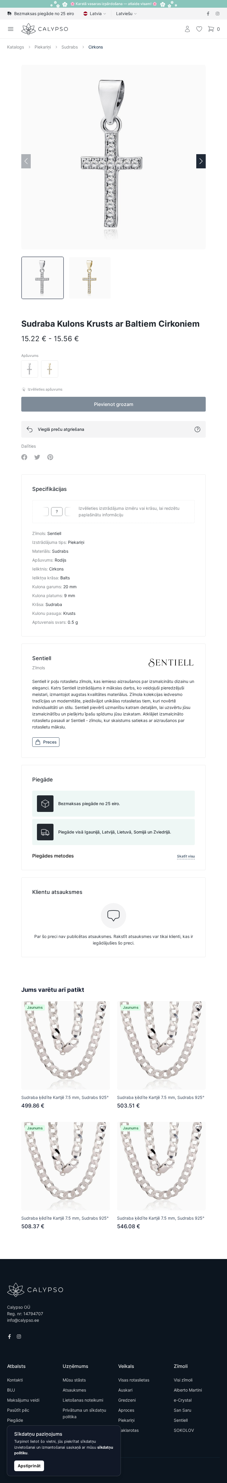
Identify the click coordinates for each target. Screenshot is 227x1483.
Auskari (125, 1389)
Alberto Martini (188, 1389)
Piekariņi (43, 46)
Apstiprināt (29, 1465)
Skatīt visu (186, 856)
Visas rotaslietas (133, 1379)
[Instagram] (217, 14)
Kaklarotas (128, 1430)
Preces (50, 741)
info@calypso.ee (23, 1320)
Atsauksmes (74, 1389)
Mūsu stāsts (74, 1379)
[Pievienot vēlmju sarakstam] (103, 1008)
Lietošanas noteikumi (83, 1400)
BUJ (11, 1389)
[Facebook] (208, 14)
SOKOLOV (184, 1430)
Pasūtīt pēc (18, 1410)
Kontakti (15, 1379)
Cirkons (95, 46)
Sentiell (181, 1420)
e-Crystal (183, 1400)
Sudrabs (69, 46)
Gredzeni (127, 1400)
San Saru (182, 1410)
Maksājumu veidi (23, 1400)
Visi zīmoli (183, 1379)
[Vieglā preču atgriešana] (197, 429)
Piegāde (15, 1420)
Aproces (126, 1410)
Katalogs (15, 46)
